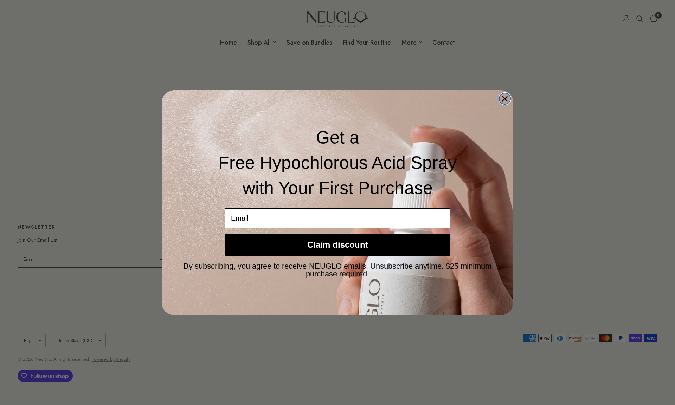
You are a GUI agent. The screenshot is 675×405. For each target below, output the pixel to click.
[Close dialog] (504, 98)
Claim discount (337, 244)
